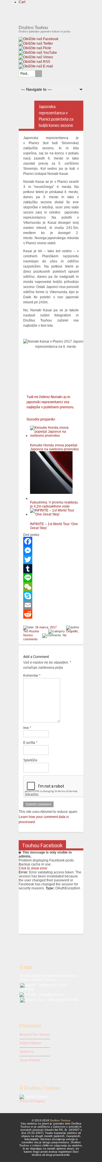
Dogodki (72, 631)
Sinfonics (27, 1052)
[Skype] (51, 595)
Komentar (32, 676)
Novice (28, 635)
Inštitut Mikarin (31, 1043)
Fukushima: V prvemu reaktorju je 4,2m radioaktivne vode (54, 504)
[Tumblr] (51, 568)
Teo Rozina (31, 631)
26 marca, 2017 (46, 627)
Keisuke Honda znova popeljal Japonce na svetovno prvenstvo (54, 447)
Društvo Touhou (60, 1120)
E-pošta (30, 743)
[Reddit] (51, 614)
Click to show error (33, 868)
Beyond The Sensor (35, 1035)
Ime (27, 728)
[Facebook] (51, 541)
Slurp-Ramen (30, 1060)
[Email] (51, 605)
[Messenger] (51, 550)
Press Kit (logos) (32, 1101)
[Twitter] (51, 559)
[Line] (51, 577)
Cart (22, 2)
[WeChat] (51, 586)
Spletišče (30, 760)
